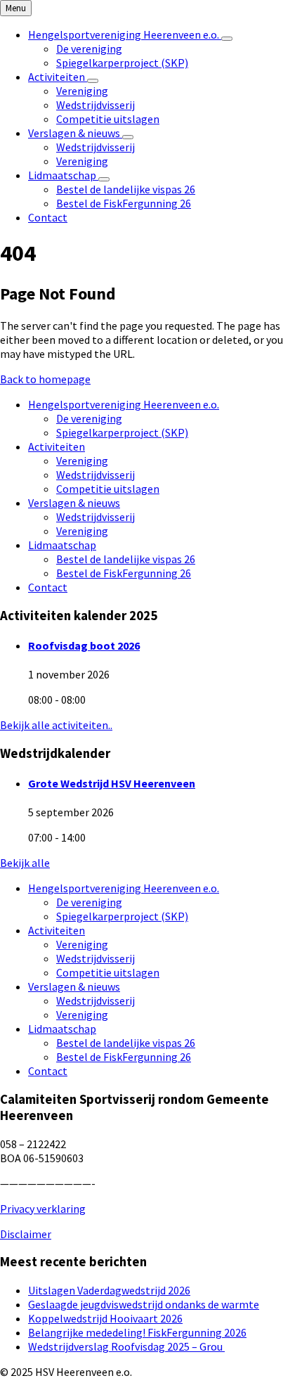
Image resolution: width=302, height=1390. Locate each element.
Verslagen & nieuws (74, 503)
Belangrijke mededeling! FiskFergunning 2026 (137, 1332)
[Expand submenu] (226, 39)
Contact (47, 587)
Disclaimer (25, 1234)
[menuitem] (124, 34)
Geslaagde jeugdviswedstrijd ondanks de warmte (143, 1304)
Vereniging (82, 460)
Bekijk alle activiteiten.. (56, 725)
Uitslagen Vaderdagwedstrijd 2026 (109, 1290)
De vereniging (89, 418)
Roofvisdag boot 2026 (84, 645)
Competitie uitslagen (107, 489)
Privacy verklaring (43, 1209)
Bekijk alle (25, 863)
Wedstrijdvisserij (95, 475)
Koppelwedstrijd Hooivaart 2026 (105, 1318)
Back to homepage (45, 379)
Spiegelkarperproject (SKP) (122, 432)
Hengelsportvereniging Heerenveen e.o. (123, 404)
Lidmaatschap (62, 545)
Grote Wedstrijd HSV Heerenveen (111, 783)
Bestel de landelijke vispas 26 (125, 559)
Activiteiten (56, 446)
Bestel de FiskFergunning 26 (123, 573)
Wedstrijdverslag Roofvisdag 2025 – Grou (126, 1346)
